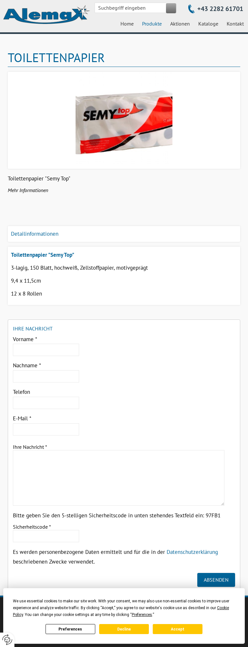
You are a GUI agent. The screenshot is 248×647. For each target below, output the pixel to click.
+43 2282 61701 (220, 9)
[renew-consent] (7, 639)
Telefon (21, 391)
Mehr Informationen (28, 190)
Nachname (27, 365)
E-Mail (22, 418)
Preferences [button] (142, 614)
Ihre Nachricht (30, 447)
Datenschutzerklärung (192, 551)
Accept (177, 629)
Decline (124, 629)
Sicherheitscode (32, 526)
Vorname (25, 339)
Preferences (70, 629)
